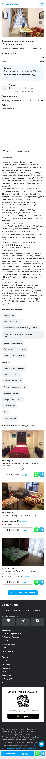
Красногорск (7, 682)
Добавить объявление (12, 637)
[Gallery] (23, 22)
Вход (4, 648)
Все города (6, 630)
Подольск (6, 668)
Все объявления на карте (18, 151)
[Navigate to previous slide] (4, 22)
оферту (35, 745)
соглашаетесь (8, 748)
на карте (28, 469)
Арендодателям (9, 644)
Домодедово (7, 678)
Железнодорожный (10, 100)
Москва (5, 660)
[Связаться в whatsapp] (37, 753)
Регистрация (7, 651)
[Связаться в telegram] (42, 753)
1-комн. (5, 49)
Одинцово (6, 675)
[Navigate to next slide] (41, 22)
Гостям (5, 640)
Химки (4, 671)
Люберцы (6, 664)
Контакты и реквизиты (12, 633)
